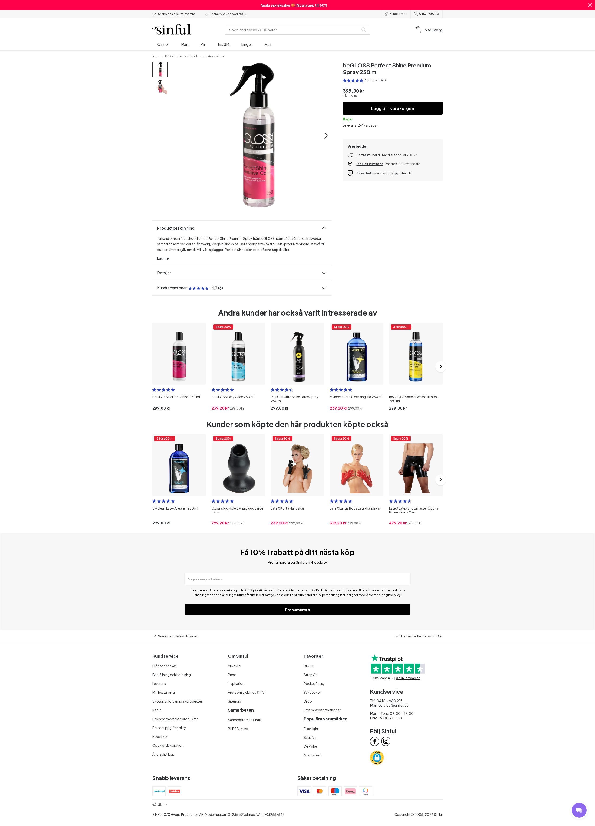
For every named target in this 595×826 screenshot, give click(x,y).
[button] (590, 5)
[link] (155, 56)
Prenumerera (297, 609)
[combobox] (292, 29)
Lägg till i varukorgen (392, 108)
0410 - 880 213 (429, 14)
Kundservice (398, 14)
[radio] (345, 80)
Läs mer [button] (163, 258)
